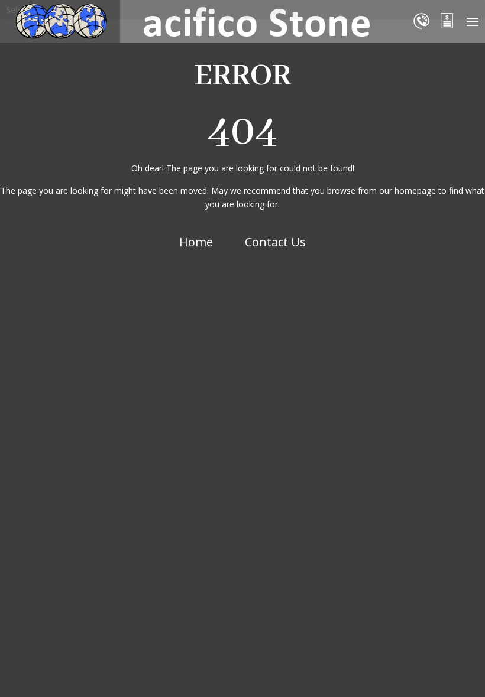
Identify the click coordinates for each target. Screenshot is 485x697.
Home (196, 242)
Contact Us (275, 242)
